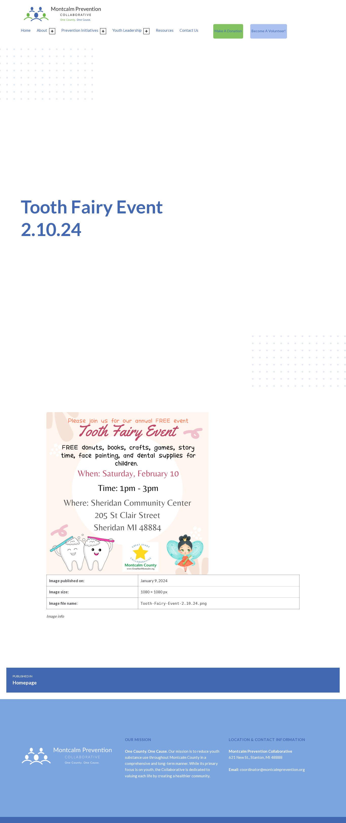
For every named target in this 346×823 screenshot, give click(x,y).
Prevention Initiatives (79, 30)
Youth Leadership (127, 30)
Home (26, 30)
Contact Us (189, 30)
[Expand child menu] (52, 31)
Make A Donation (228, 31)
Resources (165, 30)
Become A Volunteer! (269, 31)
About (42, 30)
